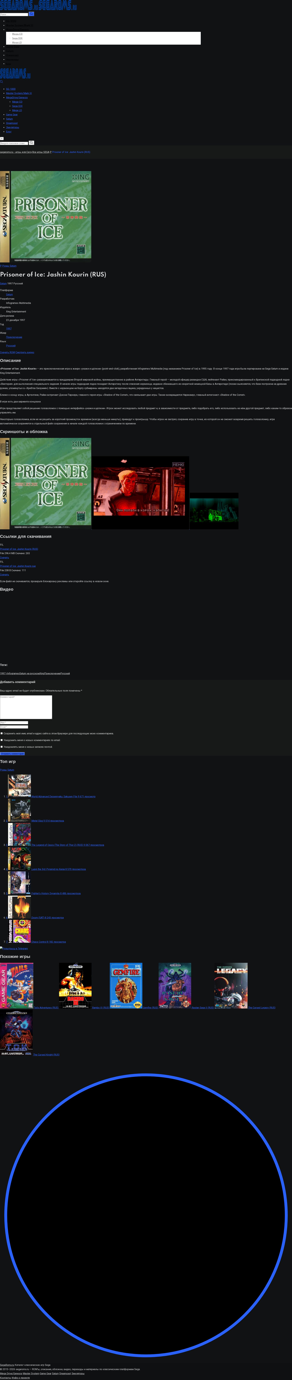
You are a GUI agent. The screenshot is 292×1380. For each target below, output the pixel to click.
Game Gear (12, 47)
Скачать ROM (7, 352)
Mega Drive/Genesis (11, 1373)
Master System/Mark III (19, 25)
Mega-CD (17, 34)
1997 (9, 328)
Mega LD (17, 43)
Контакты (5, 1377)
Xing (42, 673)
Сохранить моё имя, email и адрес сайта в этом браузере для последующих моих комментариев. (59, 733)
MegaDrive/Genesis (17, 30)
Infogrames (13, 673)
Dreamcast (12, 55)
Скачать (4, 557)
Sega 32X (17, 38)
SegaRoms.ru (7, 1365)
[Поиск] (1, 82)
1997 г (3, 673)
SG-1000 (11, 21)
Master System (31, 1373)
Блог (8, 64)
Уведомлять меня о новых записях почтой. (28, 746)
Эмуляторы (12, 59)
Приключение (14, 337)
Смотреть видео (25, 352)
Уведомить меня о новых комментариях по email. (32, 740)
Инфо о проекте (21, 1377)
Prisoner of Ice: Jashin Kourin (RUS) (19, 549)
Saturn (10, 51)
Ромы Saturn (9, 265)
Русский (11, 345)
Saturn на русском (29, 673)
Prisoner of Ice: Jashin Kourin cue (18, 566)
